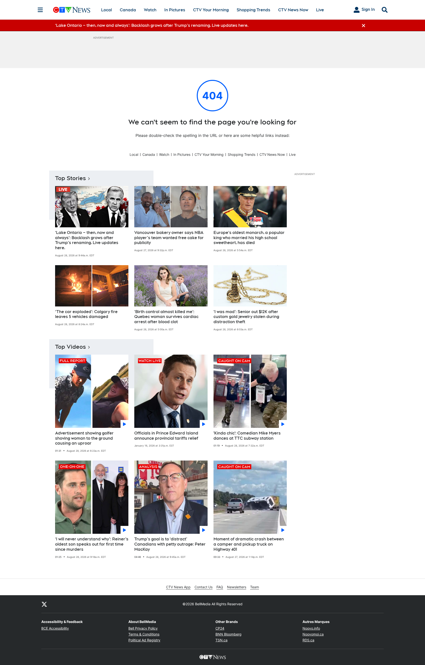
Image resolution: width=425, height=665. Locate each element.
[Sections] (40, 10)
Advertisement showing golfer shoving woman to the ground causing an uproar (84, 438)
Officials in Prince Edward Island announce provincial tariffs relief (166, 436)
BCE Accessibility (55, 628)
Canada (128, 10)
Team (254, 587)
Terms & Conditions (143, 634)
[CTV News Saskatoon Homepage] (71, 10)
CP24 (219, 628)
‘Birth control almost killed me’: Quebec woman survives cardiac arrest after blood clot (166, 316)
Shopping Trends (253, 10)
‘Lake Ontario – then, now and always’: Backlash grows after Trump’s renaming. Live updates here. (86, 240)
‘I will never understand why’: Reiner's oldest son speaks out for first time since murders (91, 544)
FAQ (219, 587)
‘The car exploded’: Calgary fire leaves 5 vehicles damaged (86, 314)
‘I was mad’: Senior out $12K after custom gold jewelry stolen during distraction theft (246, 316)
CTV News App (178, 587)
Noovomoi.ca (313, 634)
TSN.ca (221, 640)
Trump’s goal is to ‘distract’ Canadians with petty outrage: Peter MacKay (170, 544)
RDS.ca (308, 640)
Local (106, 10)
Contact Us (203, 587)
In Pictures (174, 10)
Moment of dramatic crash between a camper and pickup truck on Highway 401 (248, 544)
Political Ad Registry (144, 640)
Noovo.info (311, 628)
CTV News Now (293, 10)
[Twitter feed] (44, 604)
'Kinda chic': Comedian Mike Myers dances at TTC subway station (247, 436)
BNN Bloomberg (228, 634)
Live (320, 10)
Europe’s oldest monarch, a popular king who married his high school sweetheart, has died (249, 237)
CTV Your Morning (211, 10)
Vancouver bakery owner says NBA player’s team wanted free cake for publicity (169, 237)
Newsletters (236, 587)
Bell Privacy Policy (143, 628)
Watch (150, 10)
